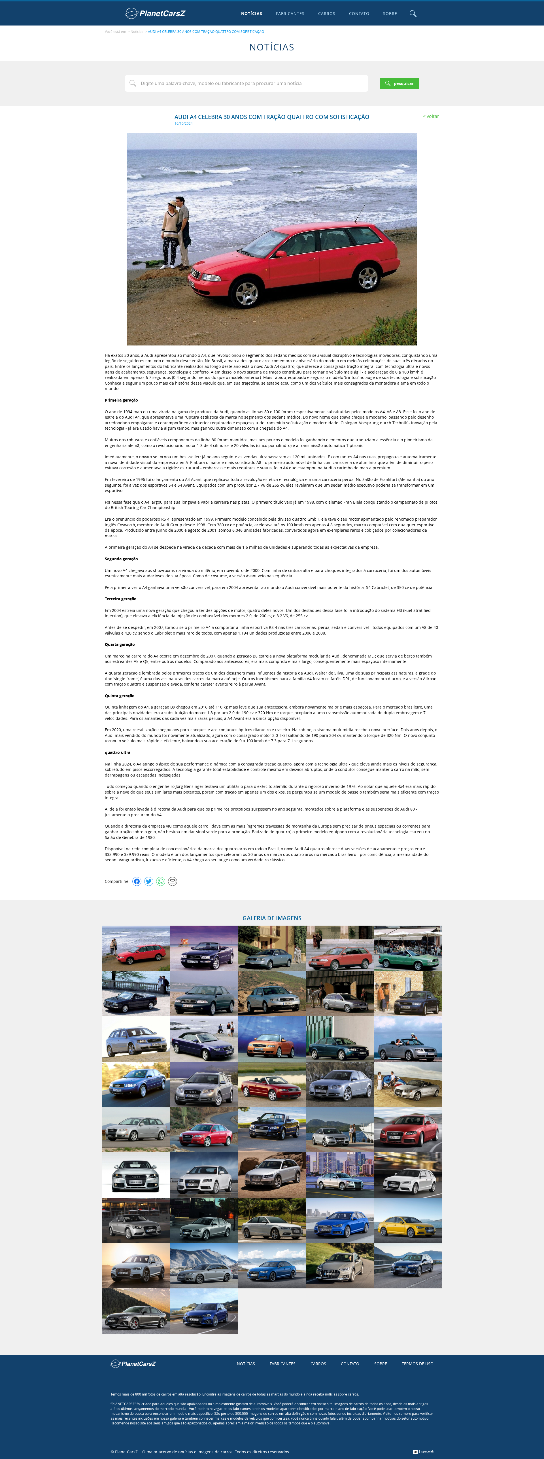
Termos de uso (418, 1363)
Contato (359, 13)
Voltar (433, 116)
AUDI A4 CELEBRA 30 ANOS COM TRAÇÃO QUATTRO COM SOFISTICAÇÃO (206, 31)
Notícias (251, 13)
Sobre (390, 13)
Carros (326, 13)
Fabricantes (290, 13)
